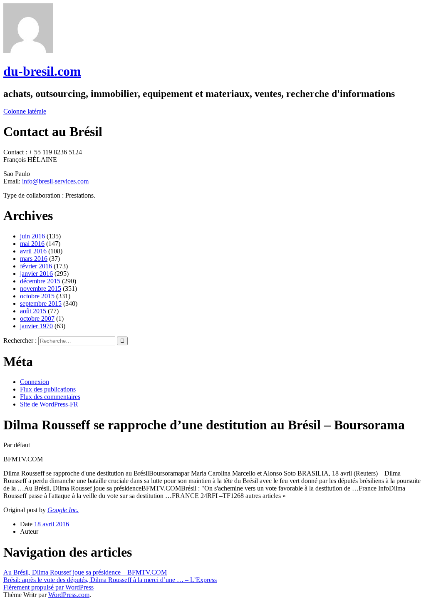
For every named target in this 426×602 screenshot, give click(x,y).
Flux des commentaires (50, 396)
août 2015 (33, 311)
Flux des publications (48, 389)
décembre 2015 (40, 281)
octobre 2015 (37, 296)
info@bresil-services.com (55, 181)
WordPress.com (68, 594)
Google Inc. (63, 509)
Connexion (34, 381)
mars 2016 (33, 258)
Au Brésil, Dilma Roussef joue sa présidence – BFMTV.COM (85, 572)
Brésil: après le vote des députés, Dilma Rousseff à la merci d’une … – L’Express (110, 579)
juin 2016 (32, 236)
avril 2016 (33, 251)
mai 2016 (32, 243)
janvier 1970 (36, 325)
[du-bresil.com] (28, 51)
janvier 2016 (36, 273)
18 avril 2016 (51, 524)
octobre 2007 (37, 318)
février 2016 (36, 266)
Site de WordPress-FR (49, 404)
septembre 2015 (41, 303)
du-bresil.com (42, 71)
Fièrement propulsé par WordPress (48, 587)
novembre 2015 (40, 288)
